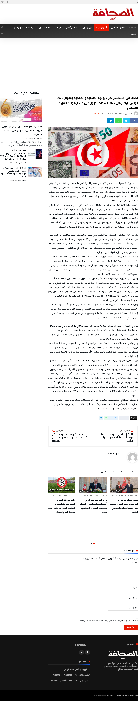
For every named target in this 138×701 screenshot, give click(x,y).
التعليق (135, 563)
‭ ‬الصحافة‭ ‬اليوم (22, 163)
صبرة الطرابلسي (38, 138)
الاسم (135, 588)
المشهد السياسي (116, 491)
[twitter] (126, 120)
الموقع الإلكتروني (133, 608)
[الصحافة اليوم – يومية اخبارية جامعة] (113, 8)
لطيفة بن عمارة (22, 180)
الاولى (94, 491)
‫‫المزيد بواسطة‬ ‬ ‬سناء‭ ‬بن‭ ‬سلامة (108, 472)
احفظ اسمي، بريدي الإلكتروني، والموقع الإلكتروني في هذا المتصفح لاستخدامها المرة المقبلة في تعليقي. (108, 620)
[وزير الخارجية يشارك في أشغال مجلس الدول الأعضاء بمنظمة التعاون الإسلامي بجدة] (93, 485)
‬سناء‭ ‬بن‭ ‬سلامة (125, 113)
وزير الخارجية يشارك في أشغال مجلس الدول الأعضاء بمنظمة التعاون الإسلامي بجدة (93, 506)
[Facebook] (7, 2)
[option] (124, 495)
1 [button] (94, 543)
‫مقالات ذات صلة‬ (131, 472)
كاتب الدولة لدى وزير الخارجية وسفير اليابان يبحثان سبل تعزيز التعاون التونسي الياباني (124, 506)
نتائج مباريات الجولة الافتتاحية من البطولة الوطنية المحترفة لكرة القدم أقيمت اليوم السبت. (61, 506)
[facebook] (134, 120)
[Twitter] (2, 2)
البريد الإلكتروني (133, 598)
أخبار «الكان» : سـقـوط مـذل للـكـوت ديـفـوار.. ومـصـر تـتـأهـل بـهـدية (71, 436)
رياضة (51, 491)
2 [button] (91, 543)
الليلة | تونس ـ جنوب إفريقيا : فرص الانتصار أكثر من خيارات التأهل (117, 436)
